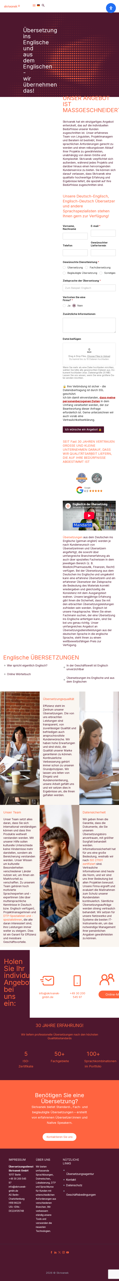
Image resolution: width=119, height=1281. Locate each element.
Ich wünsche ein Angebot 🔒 (83, 429)
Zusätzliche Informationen (79, 314)
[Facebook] (51, 1252)
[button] (43, 5)
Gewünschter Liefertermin (99, 244)
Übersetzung (75, 267)
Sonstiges (109, 272)
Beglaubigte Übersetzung (82, 272)
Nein (80, 305)
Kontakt (71, 1179)
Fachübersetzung (100, 267)
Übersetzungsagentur (80, 1174)
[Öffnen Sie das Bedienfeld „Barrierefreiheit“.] (111, 8)
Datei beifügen (72, 338)
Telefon (67, 245)
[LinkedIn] (55, 1252)
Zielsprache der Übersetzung (82, 280)
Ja (68, 305)
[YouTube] (67, 1252)
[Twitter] (59, 1252)
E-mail (95, 226)
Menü (34, 5)
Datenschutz (74, 1185)
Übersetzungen (72, 537)
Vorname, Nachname (69, 227)
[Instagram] (63, 1252)
